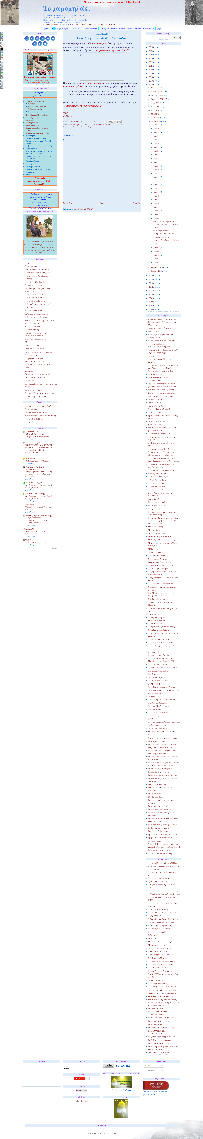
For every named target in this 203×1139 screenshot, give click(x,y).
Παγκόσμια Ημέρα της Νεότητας (39, 351)
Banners (122, 28)
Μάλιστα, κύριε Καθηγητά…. (161, 536)
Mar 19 (157, 169)
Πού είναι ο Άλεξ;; (33, 355)
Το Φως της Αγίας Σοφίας (159, 827)
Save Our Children (91, 28)
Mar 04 (157, 251)
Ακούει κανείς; (154, 331)
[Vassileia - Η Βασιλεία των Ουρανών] (1, 87)
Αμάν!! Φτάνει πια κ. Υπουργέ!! (162, 340)
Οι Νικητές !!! (154, 651)
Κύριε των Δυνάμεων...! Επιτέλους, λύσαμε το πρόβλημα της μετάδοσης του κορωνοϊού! (164, 521)
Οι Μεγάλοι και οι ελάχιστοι (161, 642)
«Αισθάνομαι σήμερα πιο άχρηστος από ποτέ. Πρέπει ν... (166, 224)
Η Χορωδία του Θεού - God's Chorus (163, 919)
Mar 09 (157, 207)
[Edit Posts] (1, 36)
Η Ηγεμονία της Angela (158, 476)
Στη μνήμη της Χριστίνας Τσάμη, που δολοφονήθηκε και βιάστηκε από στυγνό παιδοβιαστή (164, 1002)
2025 (151, 51)
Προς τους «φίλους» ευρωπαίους (162, 986)
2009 (151, 298)
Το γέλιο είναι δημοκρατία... (160, 809)
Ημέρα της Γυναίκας (157, 489)
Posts (148, 1065)
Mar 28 (157, 136)
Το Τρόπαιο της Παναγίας (159, 1043)
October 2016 (156, 95)
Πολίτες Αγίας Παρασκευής (38, 515)
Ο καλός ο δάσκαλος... (157, 599)
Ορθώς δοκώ (153, 674)
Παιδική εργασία (32, 123)
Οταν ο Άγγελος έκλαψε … (160, 971)
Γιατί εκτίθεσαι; (155, 374)
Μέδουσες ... (153, 549)
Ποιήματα (137, 28)
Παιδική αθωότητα (111, 124)
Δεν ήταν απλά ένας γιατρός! (161, 389)
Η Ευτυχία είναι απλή (34, 297)
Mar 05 (157, 247)
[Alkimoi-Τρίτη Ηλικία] (1, 43)
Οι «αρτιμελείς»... (156, 623)
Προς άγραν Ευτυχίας (158, 983)
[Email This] (109, 121)
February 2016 (157, 267)
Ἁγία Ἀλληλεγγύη (33, 482)
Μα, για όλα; (154, 530)
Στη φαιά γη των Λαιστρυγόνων (162, 738)
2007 (151, 305)
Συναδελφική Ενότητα (36, 442)
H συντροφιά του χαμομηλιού (38, 406)
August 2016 (156, 102)
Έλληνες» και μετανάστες (159, 878)
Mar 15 (157, 184)
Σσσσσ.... (29, 367)
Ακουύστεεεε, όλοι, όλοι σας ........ (40, 412)
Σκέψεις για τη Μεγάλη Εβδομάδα (163, 993)
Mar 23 (157, 154)
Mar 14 (157, 188)
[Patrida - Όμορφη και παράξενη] (1, 77)
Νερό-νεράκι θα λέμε (157, 558)
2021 (151, 65)
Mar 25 (157, 147)
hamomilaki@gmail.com (55, 24)
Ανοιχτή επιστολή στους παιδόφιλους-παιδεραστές (160, 345)
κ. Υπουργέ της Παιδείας (159, 928)
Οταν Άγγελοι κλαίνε (157, 680)
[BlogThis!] (112, 121)
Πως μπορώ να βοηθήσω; (158, 728)
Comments (150, 1070)
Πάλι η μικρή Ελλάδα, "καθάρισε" (163, 699)
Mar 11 (157, 199)
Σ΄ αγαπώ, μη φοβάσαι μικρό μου (39, 364)
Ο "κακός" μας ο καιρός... (159, 568)
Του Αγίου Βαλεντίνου (158, 831)
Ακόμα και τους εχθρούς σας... (161, 328)
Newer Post (67, 203)
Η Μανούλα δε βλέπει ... (36, 419)
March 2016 (156, 121)
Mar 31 (157, 124)
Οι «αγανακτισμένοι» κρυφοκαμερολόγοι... (157, 619)
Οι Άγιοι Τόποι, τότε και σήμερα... (163, 626)
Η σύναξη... (30, 307)
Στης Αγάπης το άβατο (35, 377)
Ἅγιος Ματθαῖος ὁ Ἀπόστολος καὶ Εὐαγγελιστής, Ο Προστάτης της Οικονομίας (162, 322)
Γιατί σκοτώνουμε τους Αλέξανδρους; (158, 379)
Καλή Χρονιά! (154, 508)
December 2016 (157, 87)
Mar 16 (157, 180)
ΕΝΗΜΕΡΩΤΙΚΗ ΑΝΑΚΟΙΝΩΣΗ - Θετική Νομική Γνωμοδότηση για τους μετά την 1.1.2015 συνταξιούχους (39, 449)
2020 (151, 69)
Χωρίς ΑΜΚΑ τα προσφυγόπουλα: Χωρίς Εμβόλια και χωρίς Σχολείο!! (164, 845)
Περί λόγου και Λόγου (158, 712)
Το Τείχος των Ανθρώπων (159, 1040)
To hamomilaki (31, 431)
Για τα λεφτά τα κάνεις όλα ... (161, 371)
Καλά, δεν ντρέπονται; (158, 505)
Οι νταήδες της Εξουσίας (159, 655)
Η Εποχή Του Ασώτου (157, 473)
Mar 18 (157, 173)
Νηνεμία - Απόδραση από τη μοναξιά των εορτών (37, 334)
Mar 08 (157, 210)
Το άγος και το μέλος (34, 389)
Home (102, 203)
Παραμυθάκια (148, 28)
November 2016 (157, 91)
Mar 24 (157, 151)
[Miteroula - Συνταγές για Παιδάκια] (1, 65)
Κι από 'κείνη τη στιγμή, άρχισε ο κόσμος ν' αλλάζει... (39, 321)
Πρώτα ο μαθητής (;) (157, 725)
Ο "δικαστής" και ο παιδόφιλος (161, 565)
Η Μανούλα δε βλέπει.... (36, 300)
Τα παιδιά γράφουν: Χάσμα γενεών (164, 1017)
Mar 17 (157, 177)
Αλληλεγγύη (104, 28)
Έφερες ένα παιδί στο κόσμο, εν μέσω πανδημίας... (162, 429)
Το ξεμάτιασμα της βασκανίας (161, 1036)
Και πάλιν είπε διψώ (157, 502)
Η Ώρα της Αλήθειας (157, 486)
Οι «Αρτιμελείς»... (33, 345)
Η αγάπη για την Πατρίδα (159, 449)
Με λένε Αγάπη (32, 329)
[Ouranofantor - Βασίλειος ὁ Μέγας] (1, 68)
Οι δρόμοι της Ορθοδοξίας (159, 630)
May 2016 (155, 114)
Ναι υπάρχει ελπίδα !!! (158, 555)
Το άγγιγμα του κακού (158, 806)
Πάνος (129, 28)
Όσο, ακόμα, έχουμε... (157, 677)
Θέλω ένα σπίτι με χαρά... (36, 314)
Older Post (137, 203)
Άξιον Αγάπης (31, 409)
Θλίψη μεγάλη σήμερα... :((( (160, 925)
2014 (151, 279)
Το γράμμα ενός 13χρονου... (160, 1021)
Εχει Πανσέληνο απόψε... (159, 881)
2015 (151, 275)
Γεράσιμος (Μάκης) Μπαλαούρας (34, 468)
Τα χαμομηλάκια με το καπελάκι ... (163, 775)
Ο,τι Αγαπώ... (154, 614)
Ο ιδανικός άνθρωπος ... (35, 338)
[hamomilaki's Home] (1, 33)
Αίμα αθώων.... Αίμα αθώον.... (38, 269)
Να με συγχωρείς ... (156, 552)
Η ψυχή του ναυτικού (34, 310)
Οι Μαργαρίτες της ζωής (159, 639)
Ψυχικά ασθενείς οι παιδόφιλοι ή (162, 853)
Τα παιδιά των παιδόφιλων (160, 768)
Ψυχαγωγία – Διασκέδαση (159, 850)
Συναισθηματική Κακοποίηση (37, 115)
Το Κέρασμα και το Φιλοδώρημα (162, 1027)
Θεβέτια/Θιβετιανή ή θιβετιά (37, 461)
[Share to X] (115, 121)
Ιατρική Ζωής (154, 499)
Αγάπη (84, 124)
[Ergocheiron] (1, 52)
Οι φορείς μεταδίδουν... (158, 664)
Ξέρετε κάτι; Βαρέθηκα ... (159, 562)
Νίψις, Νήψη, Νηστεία (157, 951)
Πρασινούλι (31, 458)
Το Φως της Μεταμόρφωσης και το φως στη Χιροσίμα (163, 1048)
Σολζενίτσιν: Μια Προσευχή (160, 996)
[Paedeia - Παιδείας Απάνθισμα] (1, 71)
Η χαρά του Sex (155, 915)
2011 (151, 290)
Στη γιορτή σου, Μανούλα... (160, 734)
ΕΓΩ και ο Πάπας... (156, 399)
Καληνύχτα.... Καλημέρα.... (37, 317)
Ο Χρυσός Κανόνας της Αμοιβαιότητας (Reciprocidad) (37, 435)
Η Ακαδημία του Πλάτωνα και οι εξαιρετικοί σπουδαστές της (162, 453)
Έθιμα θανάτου (154, 402)
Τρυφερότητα (87, 127)
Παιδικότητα (125, 124)
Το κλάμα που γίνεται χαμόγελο (162, 824)
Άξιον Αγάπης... (32, 266)
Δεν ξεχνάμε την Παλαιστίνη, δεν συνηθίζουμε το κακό (39, 486)
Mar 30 (157, 128)
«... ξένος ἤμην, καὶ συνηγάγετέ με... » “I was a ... (166, 240)
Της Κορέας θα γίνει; (157, 784)
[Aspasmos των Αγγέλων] (1, 46)
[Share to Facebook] (117, 121)
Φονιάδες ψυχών (155, 841)
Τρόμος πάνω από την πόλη (160, 837)
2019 (151, 73)
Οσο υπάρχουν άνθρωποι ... (160, 967)
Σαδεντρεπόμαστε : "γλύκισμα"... (163, 731)
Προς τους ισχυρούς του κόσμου (162, 990)
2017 (151, 81)
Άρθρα (158, 28)
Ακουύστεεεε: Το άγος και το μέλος (40, 415)
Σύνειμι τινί (30, 380)
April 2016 (155, 117)
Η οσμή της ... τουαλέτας (159, 483)
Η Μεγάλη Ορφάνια (157, 480)
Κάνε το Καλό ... (155, 935)
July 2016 (155, 106)
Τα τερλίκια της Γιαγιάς (159, 771)
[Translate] (1, 39)
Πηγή (65, 113)
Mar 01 (157, 262)
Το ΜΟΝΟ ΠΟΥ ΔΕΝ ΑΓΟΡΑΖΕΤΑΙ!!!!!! (157, 1032)
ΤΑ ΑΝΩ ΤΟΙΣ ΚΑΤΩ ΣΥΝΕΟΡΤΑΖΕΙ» (157, 1013)
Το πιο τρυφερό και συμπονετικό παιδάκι (163, 232)
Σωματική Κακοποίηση (34, 99)
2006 (151, 309)
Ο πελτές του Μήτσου (157, 958)
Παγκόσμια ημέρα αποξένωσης (161, 687)
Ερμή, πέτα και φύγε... (35, 294)
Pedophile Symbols (35, 109)
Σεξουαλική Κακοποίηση (35, 102)
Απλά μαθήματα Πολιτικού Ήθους (163, 863)
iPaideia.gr (67, 116)
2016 (151, 84)
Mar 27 (157, 139)
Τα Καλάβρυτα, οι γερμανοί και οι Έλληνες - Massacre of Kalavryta (163, 764)
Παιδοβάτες (153, 696)
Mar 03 (157, 255)
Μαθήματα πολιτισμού (158, 533)
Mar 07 (157, 214)
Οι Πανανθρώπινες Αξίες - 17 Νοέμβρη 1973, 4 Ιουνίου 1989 (161, 659)
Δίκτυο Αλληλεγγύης (35, 493)
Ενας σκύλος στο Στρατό (159, 409)
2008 (151, 301)
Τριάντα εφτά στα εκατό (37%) (38, 396)
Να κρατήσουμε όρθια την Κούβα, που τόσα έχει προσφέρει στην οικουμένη (39, 474)
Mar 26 (157, 143)
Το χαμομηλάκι (67, 8)
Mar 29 (157, 132)
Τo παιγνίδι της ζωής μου (159, 741)
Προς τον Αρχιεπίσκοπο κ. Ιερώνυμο (164, 721)
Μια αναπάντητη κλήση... (159, 945)
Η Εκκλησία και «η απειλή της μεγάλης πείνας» (161, 465)
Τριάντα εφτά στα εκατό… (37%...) (163, 834)
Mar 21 (157, 162)
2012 (151, 287)
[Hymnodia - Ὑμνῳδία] (1, 58)
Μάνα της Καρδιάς (33, 326)
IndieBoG (29, 528)
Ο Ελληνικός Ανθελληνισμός (160, 583)
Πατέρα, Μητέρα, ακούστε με (161, 706)
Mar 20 (157, 166)
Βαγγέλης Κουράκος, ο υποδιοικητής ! (35, 532)
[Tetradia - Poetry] (1, 84)
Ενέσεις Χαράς (154, 412)
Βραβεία (114, 28)
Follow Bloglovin (81, 1100)
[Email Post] (104, 121)
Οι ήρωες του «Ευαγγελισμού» (161, 961)
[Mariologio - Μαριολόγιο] (1, 62)
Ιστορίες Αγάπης (95, 124)
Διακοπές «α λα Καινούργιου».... (162, 393)
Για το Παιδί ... (77, 28)
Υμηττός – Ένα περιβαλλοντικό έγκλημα (38, 508)
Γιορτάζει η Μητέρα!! (34, 281)
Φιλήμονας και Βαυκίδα (158, 1052)
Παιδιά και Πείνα (156, 980)
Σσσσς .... (29, 422)
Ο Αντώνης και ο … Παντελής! (161, 954)
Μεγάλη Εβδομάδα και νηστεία (162, 941)
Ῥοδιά (28, 539)
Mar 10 (157, 203)
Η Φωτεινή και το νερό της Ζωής (162, 912)
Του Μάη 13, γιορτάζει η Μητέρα (39, 393)
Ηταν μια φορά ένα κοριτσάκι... (162, 922)
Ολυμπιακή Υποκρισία (158, 670)
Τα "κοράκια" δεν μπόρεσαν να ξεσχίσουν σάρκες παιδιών (162, 746)
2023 (151, 58)
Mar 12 (157, 195)
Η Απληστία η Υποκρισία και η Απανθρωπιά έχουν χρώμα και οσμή (164, 459)
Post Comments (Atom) (83, 209)
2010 (151, 294)
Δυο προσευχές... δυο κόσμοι (160, 396)
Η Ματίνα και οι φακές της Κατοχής (164, 894)
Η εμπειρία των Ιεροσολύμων (161, 470)
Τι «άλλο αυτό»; (155, 793)
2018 (151, 77)
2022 (151, 62)
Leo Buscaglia (74, 124)
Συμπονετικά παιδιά (71, 127)
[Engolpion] (1, 49)
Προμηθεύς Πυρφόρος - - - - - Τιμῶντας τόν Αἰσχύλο (37, 359)
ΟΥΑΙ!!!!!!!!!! (154, 683)
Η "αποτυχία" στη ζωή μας (159, 433)
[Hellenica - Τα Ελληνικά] (1, 55)
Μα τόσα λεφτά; (155, 526)
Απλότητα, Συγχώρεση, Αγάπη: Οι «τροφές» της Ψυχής (163, 351)
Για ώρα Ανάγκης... (62, 28)
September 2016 (157, 99)
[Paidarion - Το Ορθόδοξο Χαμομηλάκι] (1, 74)
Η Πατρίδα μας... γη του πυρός (38, 304)
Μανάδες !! (153, 938)
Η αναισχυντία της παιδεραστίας (163, 890)
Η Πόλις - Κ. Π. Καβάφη (158, 909)
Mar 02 (157, 258)
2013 (151, 283)
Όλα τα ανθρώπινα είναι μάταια (162, 667)
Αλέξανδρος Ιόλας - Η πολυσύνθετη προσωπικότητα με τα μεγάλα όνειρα (39, 520)
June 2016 (155, 110)
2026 (151, 47)
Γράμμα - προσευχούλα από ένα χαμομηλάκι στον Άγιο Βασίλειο (162, 385)
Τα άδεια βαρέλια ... (157, 1008)
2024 (151, 54)
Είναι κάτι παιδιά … (157, 406)
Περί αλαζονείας (155, 709)
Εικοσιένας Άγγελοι (33, 285)
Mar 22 (157, 158)
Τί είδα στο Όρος (155, 796)
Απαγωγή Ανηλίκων (33, 126)
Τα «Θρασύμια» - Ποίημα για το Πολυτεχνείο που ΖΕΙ (162, 752)
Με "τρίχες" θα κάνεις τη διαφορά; (163, 539)
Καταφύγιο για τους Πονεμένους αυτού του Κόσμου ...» (162, 513)
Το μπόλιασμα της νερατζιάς (37, 542)
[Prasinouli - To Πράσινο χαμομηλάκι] (1, 81)
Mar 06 (157, 218)
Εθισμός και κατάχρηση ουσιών (37, 133)
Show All (54, 548)
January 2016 (156, 271)
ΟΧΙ (26, 342)
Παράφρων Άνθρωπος (158, 702)
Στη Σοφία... (30, 370)
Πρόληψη (31, 104)
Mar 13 (157, 192)
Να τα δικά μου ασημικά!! (159, 948)
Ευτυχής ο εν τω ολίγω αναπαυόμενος (158, 423)
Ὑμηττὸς (29, 504)
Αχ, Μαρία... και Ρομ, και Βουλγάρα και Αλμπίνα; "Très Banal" (164, 366)
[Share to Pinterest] (120, 121)
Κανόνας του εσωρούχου (37, 107)
